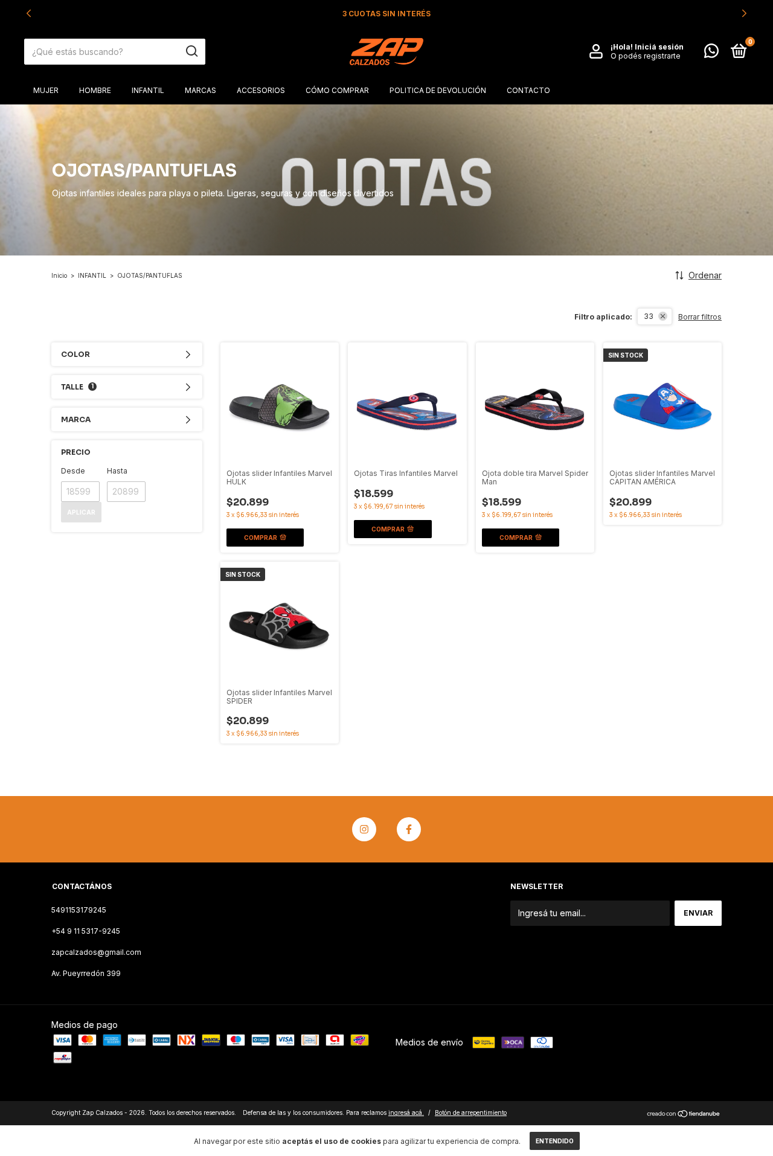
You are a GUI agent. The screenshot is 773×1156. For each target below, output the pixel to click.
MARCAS (200, 90)
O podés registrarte (646, 55)
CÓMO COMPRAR (337, 90)
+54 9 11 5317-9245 (85, 931)
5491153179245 (78, 909)
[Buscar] (191, 51)
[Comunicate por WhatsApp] (711, 53)
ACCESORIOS (261, 90)
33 (648, 316)
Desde (73, 470)
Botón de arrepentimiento (471, 1112)
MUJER (46, 90)
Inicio (59, 275)
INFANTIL (148, 90)
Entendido (555, 1141)
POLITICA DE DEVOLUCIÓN (438, 90)
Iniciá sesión (659, 46)
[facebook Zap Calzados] (409, 829)
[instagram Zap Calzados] (364, 829)
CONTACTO (528, 90)
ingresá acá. (406, 1112)
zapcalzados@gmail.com (96, 952)
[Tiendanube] (684, 1114)
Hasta (117, 470)
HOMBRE (95, 90)
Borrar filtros (700, 316)
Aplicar (81, 512)
